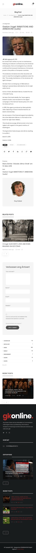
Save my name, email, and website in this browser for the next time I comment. (16, 317)
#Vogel (5, 146)
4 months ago (8, 476)
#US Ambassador (21, 145)
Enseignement (18, 354)
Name (7, 287)
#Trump (11, 145)
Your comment (10, 271)
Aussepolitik (18, 340)
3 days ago (7, 395)
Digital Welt (18, 344)
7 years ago (11, 32)
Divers (18, 347)
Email (7, 296)
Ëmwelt (18, 351)
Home (4, 15)
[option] (18, 235)
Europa (18, 357)
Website (8, 305)
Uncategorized (12, 15)
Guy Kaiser (5, 32)
